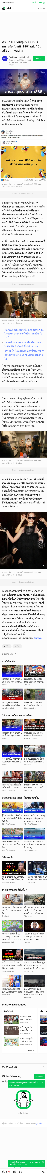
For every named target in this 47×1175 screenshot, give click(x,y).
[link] (14, 1171)
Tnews (38, 638)
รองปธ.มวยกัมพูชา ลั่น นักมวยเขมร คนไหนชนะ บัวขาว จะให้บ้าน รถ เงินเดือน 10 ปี (24, 333)
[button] (6, 1171)
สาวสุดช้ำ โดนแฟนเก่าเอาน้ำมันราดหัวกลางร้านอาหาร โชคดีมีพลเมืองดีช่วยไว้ (24, 355)
